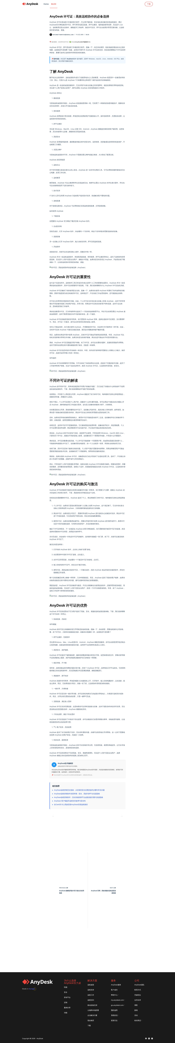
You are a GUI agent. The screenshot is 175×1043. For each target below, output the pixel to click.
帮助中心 (114, 995)
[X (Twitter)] (149, 1038)
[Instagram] (152, 1038)
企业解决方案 (92, 1015)
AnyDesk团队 (139, 985)
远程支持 (91, 990)
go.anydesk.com (117, 1005)
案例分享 (67, 1008)
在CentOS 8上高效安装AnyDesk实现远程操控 (71, 804)
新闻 (136, 1010)
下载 (149, 4)
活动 (136, 1015)
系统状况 (114, 1015)
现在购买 (91, 1020)
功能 (65, 1013)
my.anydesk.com (117, 1000)
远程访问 (91, 1000)
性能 (65, 987)
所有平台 (67, 997)
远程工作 (91, 995)
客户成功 (114, 990)
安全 (65, 992)
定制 (65, 1002)
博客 (136, 1005)
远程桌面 (91, 985)
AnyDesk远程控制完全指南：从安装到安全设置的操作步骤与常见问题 (79, 790)
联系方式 (137, 990)
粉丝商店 (137, 1020)
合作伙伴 (137, 1000)
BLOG (53, 4)
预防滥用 (114, 1010)
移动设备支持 (92, 1005)
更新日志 (114, 1020)
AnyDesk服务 (116, 985)
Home (46, 4)
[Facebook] (146, 1038)
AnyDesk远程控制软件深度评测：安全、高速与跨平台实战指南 (77, 794)
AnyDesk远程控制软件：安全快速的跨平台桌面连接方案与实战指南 (78, 797)
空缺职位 (137, 995)
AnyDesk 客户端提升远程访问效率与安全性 (70, 801)
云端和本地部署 (93, 1010)
